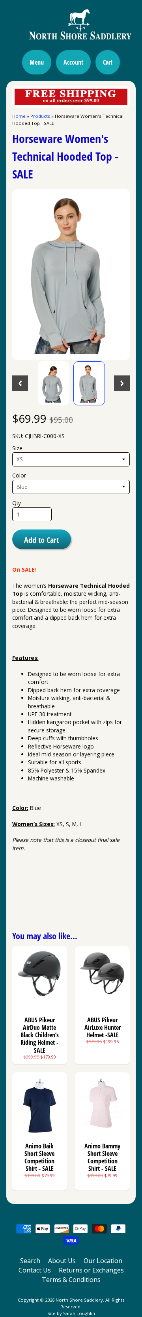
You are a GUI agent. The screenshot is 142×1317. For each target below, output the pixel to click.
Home (19, 116)
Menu (37, 62)
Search (30, 1260)
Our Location (103, 1260)
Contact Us (35, 1270)
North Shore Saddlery (79, 1300)
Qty (16, 503)
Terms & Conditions (71, 1279)
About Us (62, 1260)
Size (17, 448)
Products (40, 116)
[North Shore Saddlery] (71, 41)
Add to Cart (41, 539)
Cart (107, 62)
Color (19, 475)
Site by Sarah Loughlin (71, 1313)
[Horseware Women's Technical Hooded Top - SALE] (53, 383)
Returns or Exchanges (91, 1270)
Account (73, 62)
